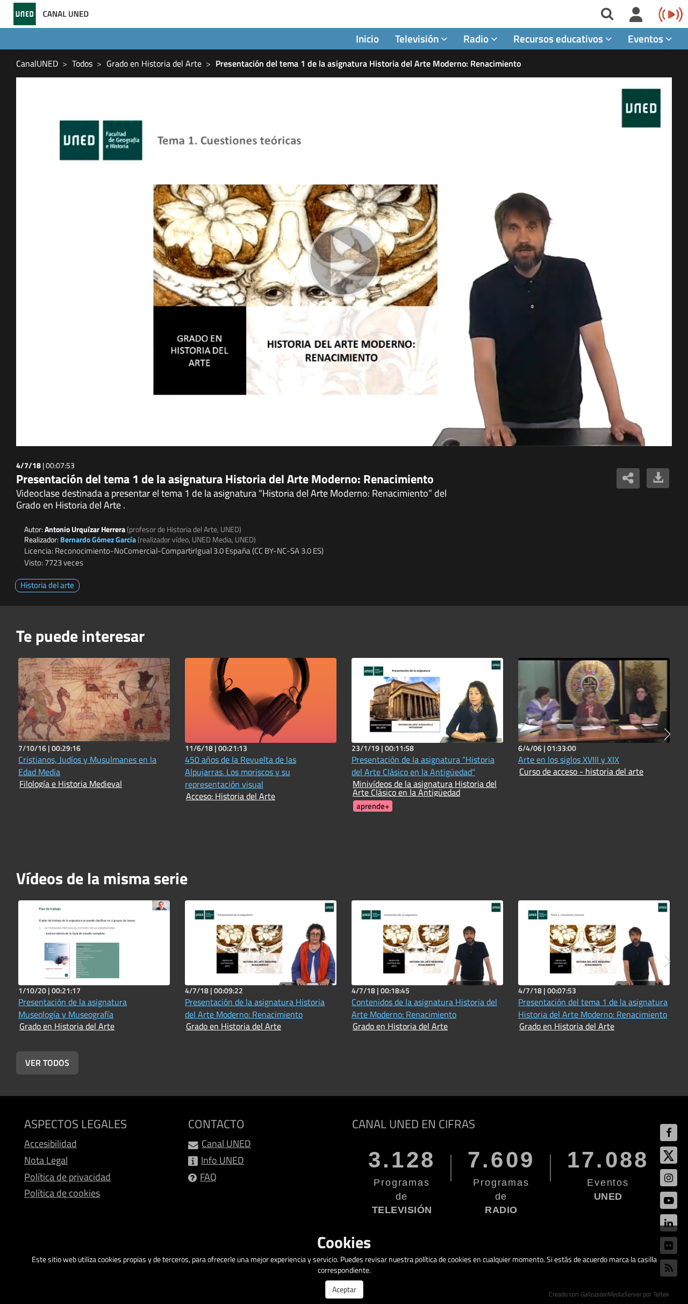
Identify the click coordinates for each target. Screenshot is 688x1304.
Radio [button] (477, 38)
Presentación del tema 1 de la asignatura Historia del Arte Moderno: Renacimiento (368, 63)
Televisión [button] (418, 38)
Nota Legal (46, 1160)
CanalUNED (37, 63)
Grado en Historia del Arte (154, 63)
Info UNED (222, 1160)
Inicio (367, 38)
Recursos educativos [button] (559, 38)
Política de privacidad (67, 1177)
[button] (667, 734)
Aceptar (344, 1289)
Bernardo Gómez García (98, 539)
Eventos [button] (646, 38)
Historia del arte (47, 585)
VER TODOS (47, 1062)
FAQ (208, 1177)
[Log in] (636, 15)
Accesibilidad (50, 1143)
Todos (82, 63)
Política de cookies (62, 1193)
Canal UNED (226, 1143)
